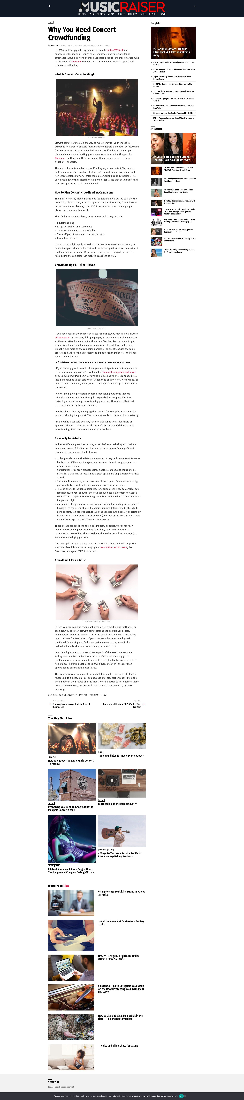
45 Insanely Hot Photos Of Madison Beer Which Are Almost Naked (178, 191)
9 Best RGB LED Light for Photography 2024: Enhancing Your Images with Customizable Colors (179, 211)
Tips (57, 866)
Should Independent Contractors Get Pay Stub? (121, 923)
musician (94, 695)
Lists (91, 14)
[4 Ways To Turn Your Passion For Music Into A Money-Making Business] (122, 831)
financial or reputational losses (119, 372)
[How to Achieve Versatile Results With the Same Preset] (156, 203)
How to (52, 757)
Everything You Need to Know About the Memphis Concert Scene (70, 808)
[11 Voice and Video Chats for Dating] (71, 1057)
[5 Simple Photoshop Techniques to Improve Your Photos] (156, 231)
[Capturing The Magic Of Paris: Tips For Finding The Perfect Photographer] (156, 222)
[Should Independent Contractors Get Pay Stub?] (71, 935)
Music (51, 803)
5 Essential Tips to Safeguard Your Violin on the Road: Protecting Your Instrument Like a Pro (121, 989)
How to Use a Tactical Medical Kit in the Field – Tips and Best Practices (120, 1017)
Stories (82, 14)
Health (152, 14)
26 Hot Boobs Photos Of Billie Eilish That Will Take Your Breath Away (178, 169)
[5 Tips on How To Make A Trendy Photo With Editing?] (156, 241)
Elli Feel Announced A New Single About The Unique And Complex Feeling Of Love (71, 871)
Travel (162, 14)
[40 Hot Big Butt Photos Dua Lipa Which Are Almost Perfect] (156, 182)
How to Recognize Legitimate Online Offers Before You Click (118, 957)
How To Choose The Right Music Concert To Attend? (71, 762)
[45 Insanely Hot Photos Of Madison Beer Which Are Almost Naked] (156, 193)
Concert (53, 695)
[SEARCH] (195, 6)
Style (143, 14)
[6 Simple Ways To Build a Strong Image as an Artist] (71, 903)
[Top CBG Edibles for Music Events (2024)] (122, 736)
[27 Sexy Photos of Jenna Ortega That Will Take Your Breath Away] (173, 148)
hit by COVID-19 (115, 50)
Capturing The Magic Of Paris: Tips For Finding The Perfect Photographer (179, 220)
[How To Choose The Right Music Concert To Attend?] (72, 738)
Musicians (60, 158)
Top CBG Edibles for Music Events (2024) (121, 755)
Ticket (104, 695)
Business (132, 14)
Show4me (76, 61)
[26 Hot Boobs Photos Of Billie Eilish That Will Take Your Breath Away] (173, 43)
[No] (185, 1096)
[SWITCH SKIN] (49, 6)
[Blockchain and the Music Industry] (122, 783)
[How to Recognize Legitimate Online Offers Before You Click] (71, 968)
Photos (101, 14)
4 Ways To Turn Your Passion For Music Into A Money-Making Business (120, 855)
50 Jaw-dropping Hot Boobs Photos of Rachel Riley (174, 113)
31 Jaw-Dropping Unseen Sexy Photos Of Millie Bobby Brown (179, 251)
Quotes (121, 14)
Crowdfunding (67, 695)
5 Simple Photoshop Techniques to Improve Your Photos (178, 230)
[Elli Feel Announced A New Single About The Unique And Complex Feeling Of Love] (72, 839)
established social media (114, 547)
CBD (100, 752)
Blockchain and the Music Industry (117, 804)
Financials (82, 695)
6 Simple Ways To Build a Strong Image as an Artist (121, 893)
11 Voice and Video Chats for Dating (118, 1045)
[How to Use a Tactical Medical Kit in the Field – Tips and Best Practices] (71, 1027)
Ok (181, 1096)
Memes (111, 14)
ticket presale (62, 337)
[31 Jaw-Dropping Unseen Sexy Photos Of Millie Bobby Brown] (156, 253)
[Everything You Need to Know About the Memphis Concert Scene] (72, 785)
